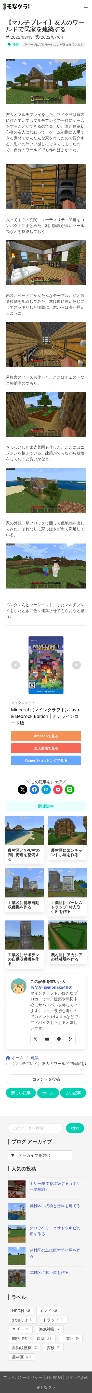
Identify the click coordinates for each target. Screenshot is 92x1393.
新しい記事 (21, 1092)
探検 (51, 1347)
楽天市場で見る (46, 748)
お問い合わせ (77, 1377)
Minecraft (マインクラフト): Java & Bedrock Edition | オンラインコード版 (45, 716)
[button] (85, 6)
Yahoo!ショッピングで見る (46, 760)
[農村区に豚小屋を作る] (17, 1285)
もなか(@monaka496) (51, 987)
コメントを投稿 (46, 1079)
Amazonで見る (46, 736)
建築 (16, 44)
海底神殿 (47, 1329)
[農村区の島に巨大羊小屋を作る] (17, 1263)
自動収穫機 (22, 1347)
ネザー (18, 1329)
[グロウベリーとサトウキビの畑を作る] (17, 1241)
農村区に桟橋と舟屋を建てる (54, 1205)
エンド (45, 1310)
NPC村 (18, 1310)
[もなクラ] (16, 6)
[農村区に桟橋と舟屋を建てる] (17, 1218)
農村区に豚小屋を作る (49, 1272)
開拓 (16, 1338)
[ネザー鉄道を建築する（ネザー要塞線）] (17, 1196)
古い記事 (73, 1092)
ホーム (48, 1092)
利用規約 (54, 1377)
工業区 (68, 1338)
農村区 (18, 1357)
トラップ (51, 1319)
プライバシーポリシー (22, 1377)
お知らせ (20, 1319)
